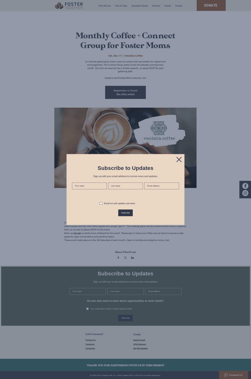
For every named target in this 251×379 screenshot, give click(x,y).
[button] (179, 159)
